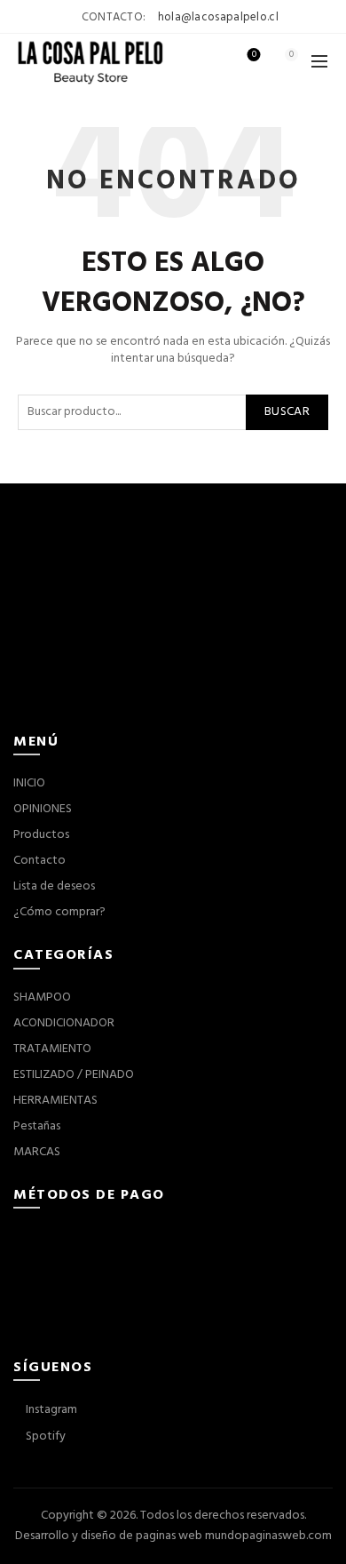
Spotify (44, 1436)
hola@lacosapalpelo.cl (218, 17)
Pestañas (36, 1126)
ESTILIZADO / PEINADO (73, 1075)
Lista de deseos (254, 55)
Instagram (50, 1410)
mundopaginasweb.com (268, 1536)
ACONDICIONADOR (63, 1023)
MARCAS (36, 1152)
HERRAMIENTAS (55, 1100)
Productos (41, 835)
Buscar (287, 412)
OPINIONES (42, 809)
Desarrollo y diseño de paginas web (108, 1536)
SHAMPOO (42, 997)
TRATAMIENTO (52, 1049)
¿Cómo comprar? (59, 912)
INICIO (29, 783)
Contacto (39, 860)
